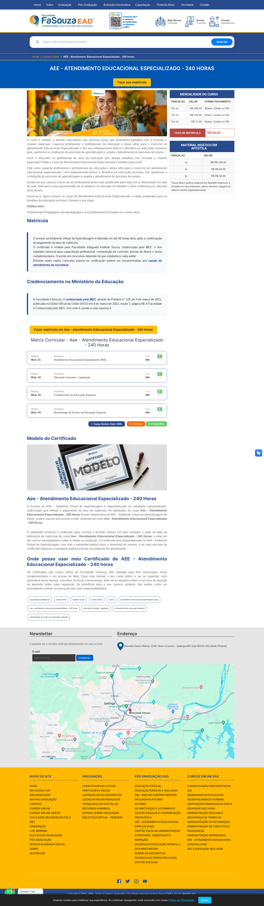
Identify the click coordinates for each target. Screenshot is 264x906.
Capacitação (142, 4)
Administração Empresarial (206, 835)
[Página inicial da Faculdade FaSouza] (62, 20)
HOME (33, 786)
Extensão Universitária (117, 4)
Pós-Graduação (87, 4)
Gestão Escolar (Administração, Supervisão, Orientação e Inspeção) (158, 835)
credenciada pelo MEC (81, 299)
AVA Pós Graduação (43, 799)
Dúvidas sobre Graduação (100, 812)
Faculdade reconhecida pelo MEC (50, 819)
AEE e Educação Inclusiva (205, 848)
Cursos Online (51, 56)
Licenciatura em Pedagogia (101, 799)
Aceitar (205, 900)
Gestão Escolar (146, 862)
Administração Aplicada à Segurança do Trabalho (205, 815)
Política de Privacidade (46, 835)
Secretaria (187, 4)
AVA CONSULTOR (40, 790)
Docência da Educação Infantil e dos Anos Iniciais (157, 846)
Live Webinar (38, 830)
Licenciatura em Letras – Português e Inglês (99, 788)
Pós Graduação (41, 839)
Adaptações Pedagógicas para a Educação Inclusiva (209, 806)
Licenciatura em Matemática (102, 795)
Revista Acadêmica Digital (47, 844)
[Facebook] (119, 881)
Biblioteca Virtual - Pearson (102, 817)
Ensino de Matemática (150, 853)
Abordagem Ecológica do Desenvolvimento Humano (205, 797)
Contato (204, 4)
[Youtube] (145, 881)
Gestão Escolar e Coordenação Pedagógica (157, 815)
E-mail (44, 651)
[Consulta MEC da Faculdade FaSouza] (123, 20)
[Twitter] (128, 881)
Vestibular (37, 853)
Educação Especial (148, 786)
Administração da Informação (208, 821)
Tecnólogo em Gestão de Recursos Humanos (100, 806)
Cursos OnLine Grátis (45, 812)
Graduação (64, 4)
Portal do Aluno (165, 4)
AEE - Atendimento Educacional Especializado (156, 824)
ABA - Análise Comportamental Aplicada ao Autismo (156, 797)
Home (37, 4)
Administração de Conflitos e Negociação (208, 828)
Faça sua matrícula (132, 82)
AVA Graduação (40, 795)
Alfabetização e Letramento (155, 808)
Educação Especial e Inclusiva (156, 790)
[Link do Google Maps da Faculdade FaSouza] (132, 711)
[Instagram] (136, 881)
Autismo (140, 804)
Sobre (49, 4)
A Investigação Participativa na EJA (209, 788)
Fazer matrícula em (93, 329)
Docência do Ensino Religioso (156, 857)
